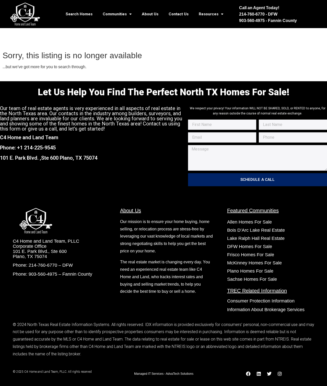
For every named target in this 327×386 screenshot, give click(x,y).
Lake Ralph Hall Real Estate (256, 238)
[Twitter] (269, 373)
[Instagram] (279, 373)
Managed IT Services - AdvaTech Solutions (163, 374)
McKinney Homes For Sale (254, 262)
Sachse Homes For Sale (252, 279)
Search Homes (79, 14)
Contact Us (179, 14)
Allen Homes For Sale (249, 222)
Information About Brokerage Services (266, 309)
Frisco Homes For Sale (250, 254)
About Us (150, 14)
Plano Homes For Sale (250, 271)
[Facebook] (248, 373)
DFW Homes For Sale (249, 246)
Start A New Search (22, 75)
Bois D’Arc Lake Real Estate (256, 230)
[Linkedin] (258, 373)
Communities (115, 14)
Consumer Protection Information (261, 300)
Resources (208, 14)
